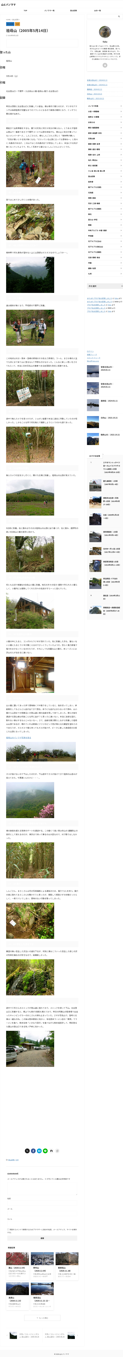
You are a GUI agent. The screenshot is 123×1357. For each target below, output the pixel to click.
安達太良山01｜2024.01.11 (97, 85)
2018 (92, 334)
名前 (9, 1198)
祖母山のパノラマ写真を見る (18, 737)
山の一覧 (97, 10)
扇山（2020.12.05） (17, 1267)
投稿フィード (92, 354)
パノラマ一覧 (49, 10)
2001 (92, 323)
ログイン (90, 351)
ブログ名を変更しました (96, 305)
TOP (25, 10)
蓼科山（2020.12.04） (40, 1269)
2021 (92, 339)
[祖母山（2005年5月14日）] (39, 1150)
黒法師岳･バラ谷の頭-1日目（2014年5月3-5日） (111, 581)
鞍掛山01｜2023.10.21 (95, 98)
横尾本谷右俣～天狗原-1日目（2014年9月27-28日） (111, 501)
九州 (16, 1160)
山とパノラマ (8, 4)
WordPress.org (93, 361)
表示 (20, 43)
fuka (116, 298)
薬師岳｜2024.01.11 (94, 89)
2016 (104, 329)
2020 (116, 334)
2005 (93, 329)
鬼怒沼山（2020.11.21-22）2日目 (42, 1300)
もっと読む (43, 1318)
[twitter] (27, 1150)
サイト (9, 1219)
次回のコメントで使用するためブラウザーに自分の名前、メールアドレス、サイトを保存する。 (42, 1231)
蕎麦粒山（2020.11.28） (65, 1269)
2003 (102, 323)
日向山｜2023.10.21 (94, 94)
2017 (115, 329)
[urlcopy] (57, 1150)
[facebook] (33, 1150)
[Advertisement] (26, 1088)
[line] (45, 1150)
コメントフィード (93, 358)
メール (9, 1209)
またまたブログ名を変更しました (99, 298)
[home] (105, 65)
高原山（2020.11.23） (15, 1299)
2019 (104, 334)
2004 (114, 323)
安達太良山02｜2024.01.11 (97, 80)
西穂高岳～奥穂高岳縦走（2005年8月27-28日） (111, 610)
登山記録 (73, 10)
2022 (103, 339)
